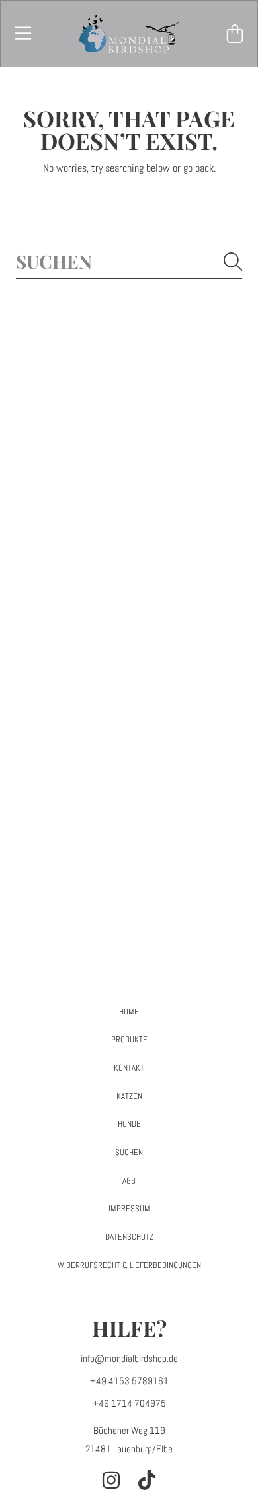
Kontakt (129, 1067)
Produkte (129, 1039)
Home (129, 1011)
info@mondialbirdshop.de (129, 1358)
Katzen (129, 1096)
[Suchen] (233, 261)
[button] (23, 33)
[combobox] (129, 261)
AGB (129, 1180)
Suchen (129, 1152)
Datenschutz (129, 1236)
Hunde (129, 1123)
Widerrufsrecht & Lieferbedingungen (129, 1265)
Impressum (129, 1208)
